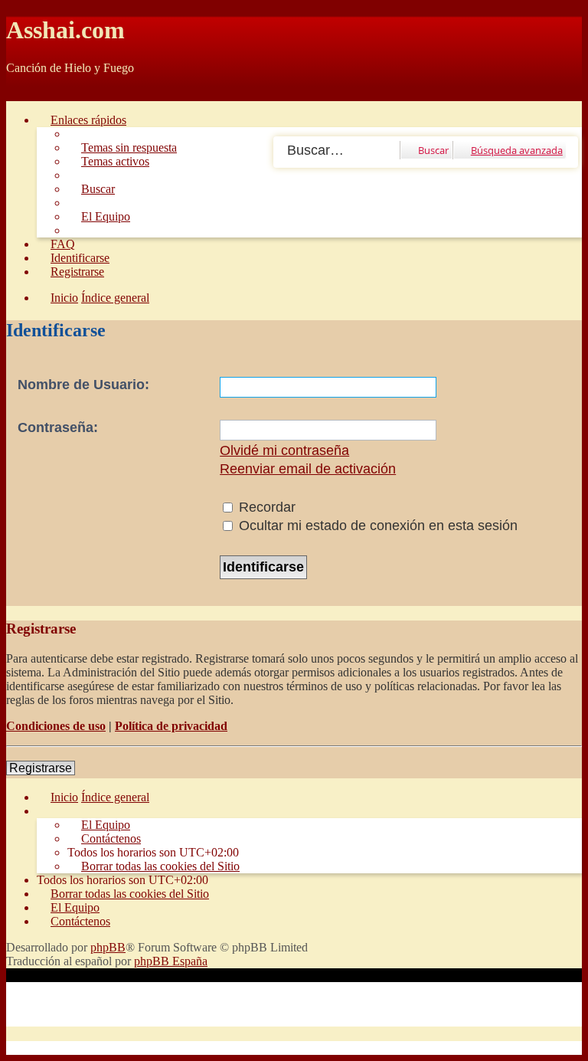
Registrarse (40, 767)
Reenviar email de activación (308, 468)
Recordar (265, 507)
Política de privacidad (171, 725)
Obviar (23, 93)
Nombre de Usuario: (83, 384)
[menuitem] (122, 147)
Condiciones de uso (56, 725)
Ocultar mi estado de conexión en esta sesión (376, 525)
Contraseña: (58, 427)
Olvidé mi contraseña (284, 450)
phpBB (108, 947)
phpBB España (170, 961)
